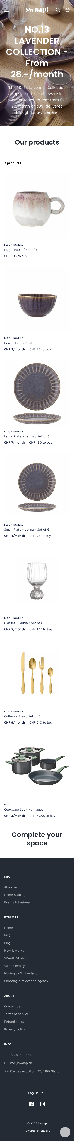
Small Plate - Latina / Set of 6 (26, 529)
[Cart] (67, 9)
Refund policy (14, 1021)
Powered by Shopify (37, 1130)
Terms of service (16, 1014)
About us (10, 887)
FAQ (7, 935)
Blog (7, 943)
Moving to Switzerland (20, 973)
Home (8, 928)
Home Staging (14, 894)
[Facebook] (31, 1104)
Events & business (17, 902)
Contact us (12, 1006)
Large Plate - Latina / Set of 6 (26, 436)
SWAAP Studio (15, 958)
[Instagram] (42, 1104)
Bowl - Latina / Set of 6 (21, 343)
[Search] (57, 9)
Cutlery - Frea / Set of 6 (22, 716)
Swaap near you (16, 966)
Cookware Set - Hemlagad (24, 809)
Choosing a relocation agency (26, 981)
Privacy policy (14, 1029)
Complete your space (37, 839)
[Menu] (6, 9)
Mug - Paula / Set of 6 (21, 249)
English (33, 1093)
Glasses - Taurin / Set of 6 (23, 623)
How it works (14, 950)
